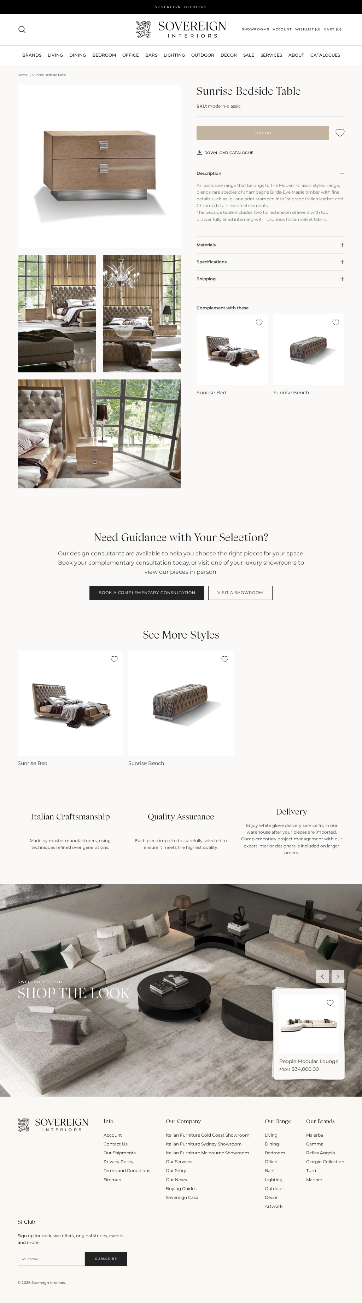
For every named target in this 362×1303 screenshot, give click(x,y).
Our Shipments (120, 1152)
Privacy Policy (119, 1161)
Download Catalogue (228, 152)
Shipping (206, 278)
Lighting (174, 55)
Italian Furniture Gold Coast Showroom (208, 1135)
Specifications (212, 261)
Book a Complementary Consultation (147, 592)
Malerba (314, 1135)
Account (113, 1135)
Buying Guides (181, 1188)
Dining (272, 1144)
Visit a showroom (240, 592)
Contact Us (116, 1144)
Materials (206, 244)
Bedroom (275, 1152)
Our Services (179, 1161)
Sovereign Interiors (48, 1282)
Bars (151, 55)
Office (271, 1161)
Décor (271, 1197)
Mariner (314, 1179)
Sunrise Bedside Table (49, 75)
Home (23, 75)
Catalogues (325, 55)
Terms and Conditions (127, 1170)
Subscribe (106, 1259)
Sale (248, 55)
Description (209, 173)
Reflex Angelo (320, 1152)
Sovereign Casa (182, 1197)
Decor (229, 55)
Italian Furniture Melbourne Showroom (207, 1152)
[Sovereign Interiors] (181, 29)
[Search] (22, 29)
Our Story (176, 1170)
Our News (176, 1179)
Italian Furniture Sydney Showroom (204, 1144)
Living (271, 1135)
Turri (311, 1170)
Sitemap (112, 1179)
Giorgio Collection (325, 1161)
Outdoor (202, 55)
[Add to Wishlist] (340, 133)
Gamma (314, 1144)
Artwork (273, 1206)
